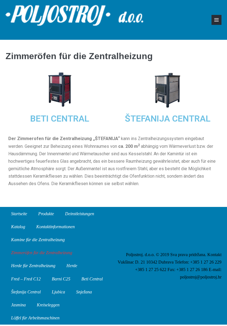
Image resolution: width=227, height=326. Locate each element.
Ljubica (58, 292)
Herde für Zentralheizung (33, 265)
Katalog (18, 226)
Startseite (19, 213)
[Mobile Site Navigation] (216, 20)
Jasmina (18, 305)
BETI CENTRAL (59, 118)
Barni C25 (61, 279)
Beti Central (92, 279)
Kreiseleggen (48, 305)
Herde (71, 265)
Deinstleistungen (79, 213)
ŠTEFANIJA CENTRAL (167, 118)
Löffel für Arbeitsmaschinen (35, 318)
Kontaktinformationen (55, 226)
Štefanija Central (26, 292)
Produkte (46, 213)
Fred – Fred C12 (26, 279)
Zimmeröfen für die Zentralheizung (41, 252)
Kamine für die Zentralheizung (38, 239)
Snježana (84, 292)
